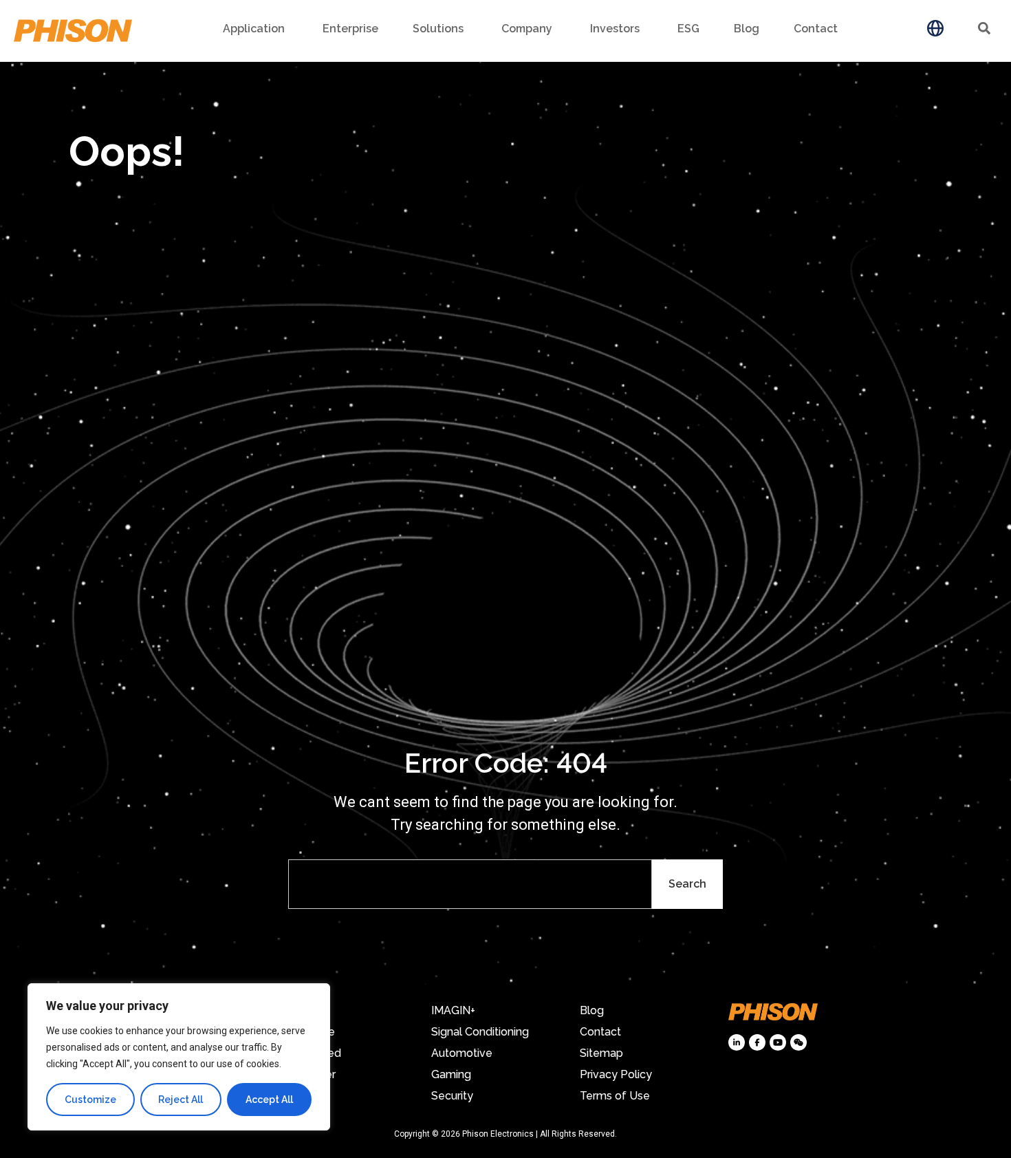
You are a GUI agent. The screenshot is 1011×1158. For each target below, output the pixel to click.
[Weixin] (798, 1042)
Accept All (269, 1099)
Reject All (180, 1099)
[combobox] (470, 884)
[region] (179, 1056)
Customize (90, 1099)
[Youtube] (778, 1042)
